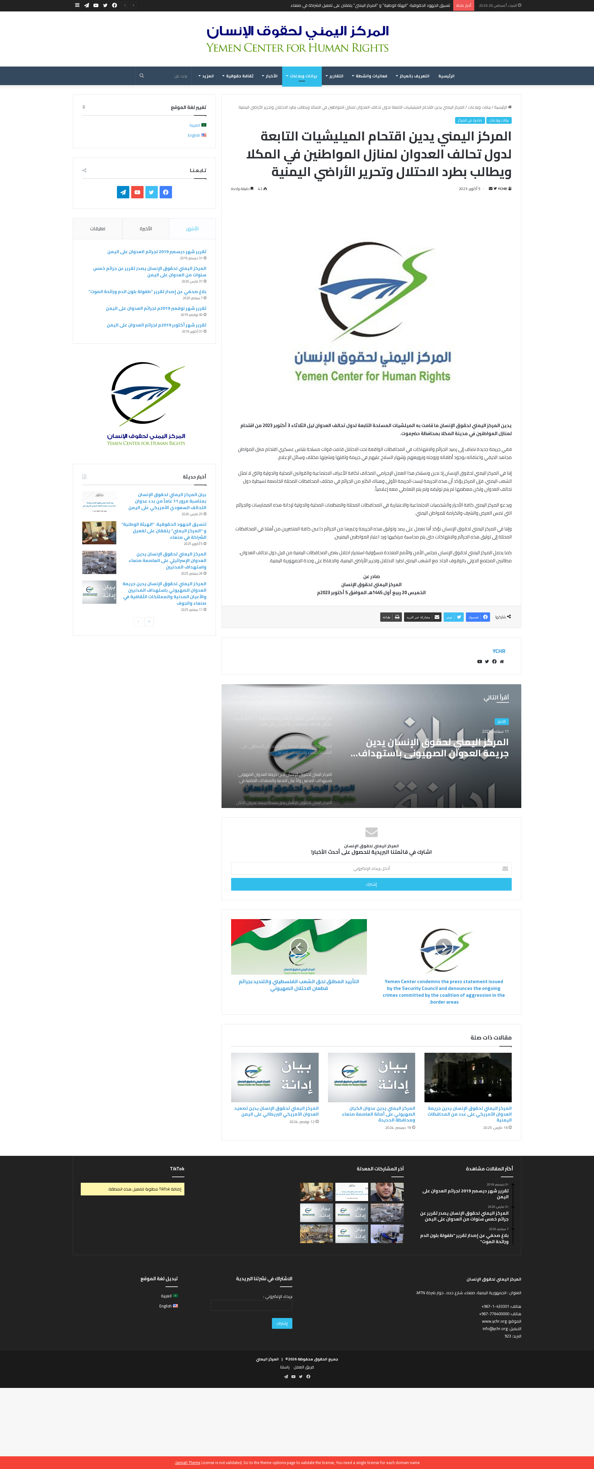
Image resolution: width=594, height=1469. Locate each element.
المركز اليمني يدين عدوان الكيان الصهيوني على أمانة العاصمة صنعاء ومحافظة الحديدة (378, 1114)
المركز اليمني (267, 1359)
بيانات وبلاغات (303, 76)
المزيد (208, 76)
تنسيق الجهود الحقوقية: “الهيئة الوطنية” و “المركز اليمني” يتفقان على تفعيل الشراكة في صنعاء (370, 5)
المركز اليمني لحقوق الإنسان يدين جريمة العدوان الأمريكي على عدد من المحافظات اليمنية (470, 1114)
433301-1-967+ (495, 1306)
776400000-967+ (494, 1313)
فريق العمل (304, 1367)
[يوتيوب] (479, 661)
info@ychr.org (495, 1328)
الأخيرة (146, 228)
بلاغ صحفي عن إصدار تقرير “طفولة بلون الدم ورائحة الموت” (147, 291)
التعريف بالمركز (414, 76)
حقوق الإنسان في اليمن (488, 723)
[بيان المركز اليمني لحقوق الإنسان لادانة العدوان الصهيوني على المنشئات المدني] (351, 1234)
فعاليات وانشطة (371, 76)
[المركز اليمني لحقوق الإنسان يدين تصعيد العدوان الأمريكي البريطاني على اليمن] (274, 1077)
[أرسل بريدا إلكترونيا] (491, 188)
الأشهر (192, 228)
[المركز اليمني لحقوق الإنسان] (297, 39)
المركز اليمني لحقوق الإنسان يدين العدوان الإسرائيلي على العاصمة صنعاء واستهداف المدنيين (167, 560)
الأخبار (272, 76)
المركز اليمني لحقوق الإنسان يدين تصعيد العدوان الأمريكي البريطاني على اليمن (276, 1111)
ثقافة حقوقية (239, 76)
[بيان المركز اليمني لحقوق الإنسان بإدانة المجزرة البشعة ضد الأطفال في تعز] (387, 1234)
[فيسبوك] (494, 661)
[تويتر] (487, 661)
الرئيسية (446, 76)
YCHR (502, 188)
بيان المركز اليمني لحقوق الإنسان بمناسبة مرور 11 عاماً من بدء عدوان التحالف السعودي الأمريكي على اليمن (167, 501)
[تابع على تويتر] (495, 188)
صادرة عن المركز (470, 120)
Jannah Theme (187, 1462)
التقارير (336, 76)
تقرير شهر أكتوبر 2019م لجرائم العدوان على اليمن (156, 325)
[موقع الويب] (502, 661)
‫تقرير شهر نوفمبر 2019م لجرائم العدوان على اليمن (156, 308)
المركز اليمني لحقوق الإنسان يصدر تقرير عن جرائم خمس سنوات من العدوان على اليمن (149, 271)
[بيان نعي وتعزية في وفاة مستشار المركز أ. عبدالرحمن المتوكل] (387, 1192)
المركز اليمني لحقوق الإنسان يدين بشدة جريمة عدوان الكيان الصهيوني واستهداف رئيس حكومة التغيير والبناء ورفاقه (428, 755)
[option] (371, 746)
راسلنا (285, 1367)
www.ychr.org (494, 1321)
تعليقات (97, 228)
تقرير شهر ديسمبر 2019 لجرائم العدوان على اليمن (156, 252)
